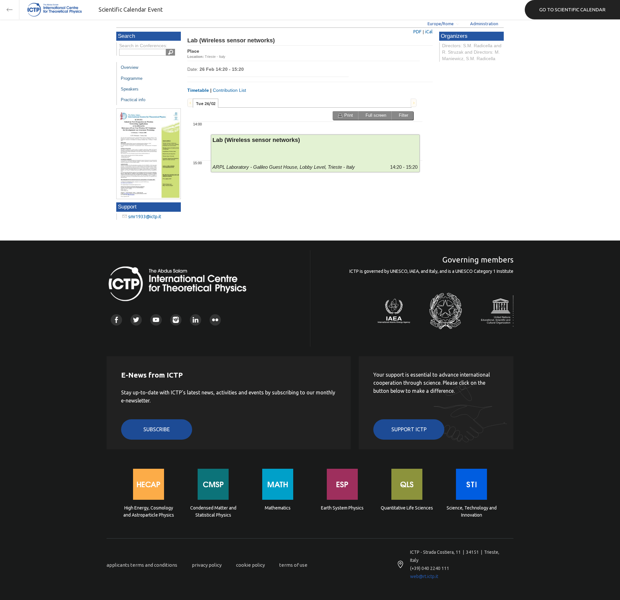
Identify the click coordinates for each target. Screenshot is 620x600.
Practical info (133, 99)
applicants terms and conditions (142, 565)
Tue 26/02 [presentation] (205, 103)
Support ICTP (409, 429)
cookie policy (250, 565)
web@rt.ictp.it (424, 576)
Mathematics (278, 507)
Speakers (130, 89)
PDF (417, 31)
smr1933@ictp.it (144, 216)
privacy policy (207, 565)
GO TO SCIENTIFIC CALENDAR (572, 9)
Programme (131, 78)
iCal (429, 31)
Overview (129, 67)
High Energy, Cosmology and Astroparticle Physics (148, 511)
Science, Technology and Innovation (472, 511)
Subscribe (156, 429)
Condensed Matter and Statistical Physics (213, 511)
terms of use (293, 565)
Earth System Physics (342, 507)
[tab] (205, 103)
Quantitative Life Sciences (407, 507)
